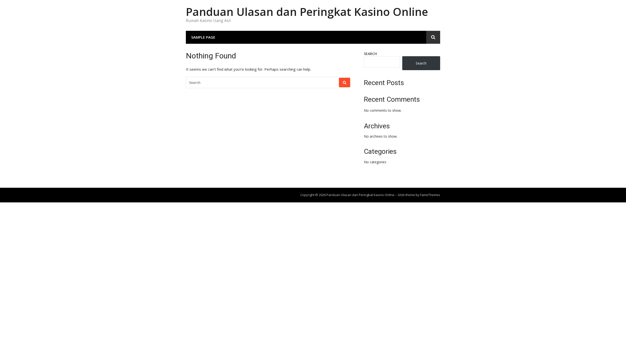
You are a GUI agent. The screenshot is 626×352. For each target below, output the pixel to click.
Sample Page (203, 37)
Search (370, 53)
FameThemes (430, 195)
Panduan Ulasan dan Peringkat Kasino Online (307, 11)
